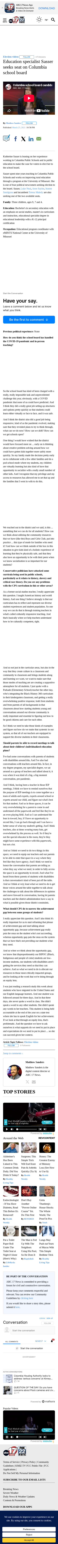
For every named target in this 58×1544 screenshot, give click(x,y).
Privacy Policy (28, 1462)
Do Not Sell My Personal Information (21, 1473)
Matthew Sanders (13, 123)
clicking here (27, 1298)
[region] (29, 1360)
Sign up (50, 1318)
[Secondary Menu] (7, 19)
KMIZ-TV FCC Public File (28, 1465)
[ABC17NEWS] (20, 19)
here (17, 1307)
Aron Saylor (38, 188)
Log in (42, 1318)
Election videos (31, 1042)
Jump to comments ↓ (13, 1053)
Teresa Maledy (36, 192)
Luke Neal (26, 188)
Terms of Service (11, 1462)
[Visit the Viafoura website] (48, 1401)
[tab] (11, 1341)
